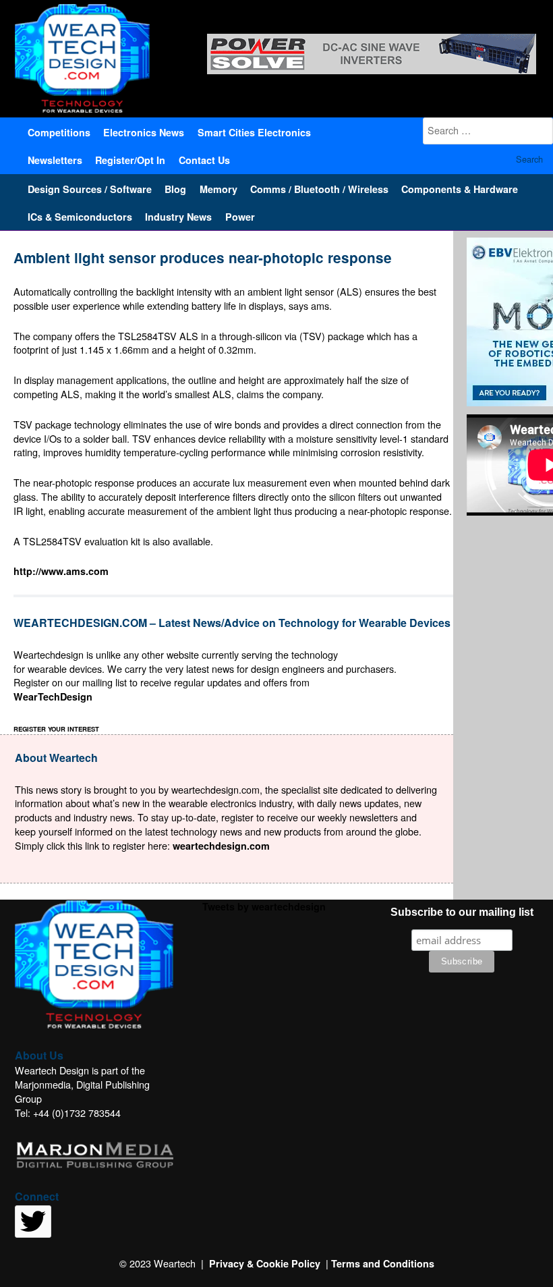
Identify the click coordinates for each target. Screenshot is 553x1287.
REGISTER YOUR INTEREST (56, 729)
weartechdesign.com (221, 845)
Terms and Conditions (382, 1263)
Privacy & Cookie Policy (264, 1263)
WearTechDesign (52, 696)
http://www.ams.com (61, 571)
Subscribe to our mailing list (461, 912)
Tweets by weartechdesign (264, 906)
